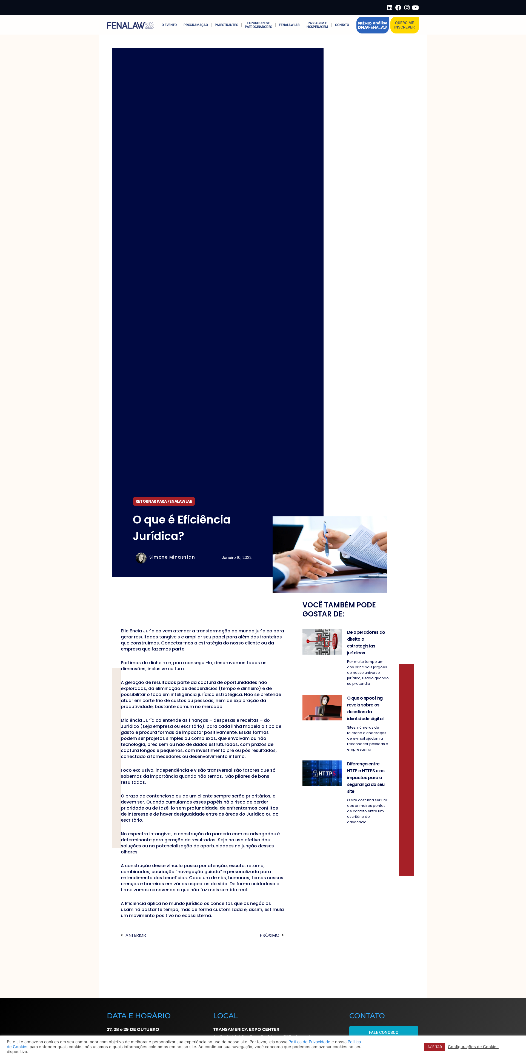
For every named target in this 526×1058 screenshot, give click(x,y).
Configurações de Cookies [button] (473, 1046)
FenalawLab (289, 25)
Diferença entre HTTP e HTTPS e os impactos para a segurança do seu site (366, 777)
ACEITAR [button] (434, 1047)
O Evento (169, 25)
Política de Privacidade (309, 1041)
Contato (342, 25)
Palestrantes (226, 25)
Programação (196, 25)
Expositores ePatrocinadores (258, 25)
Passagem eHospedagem (317, 25)
